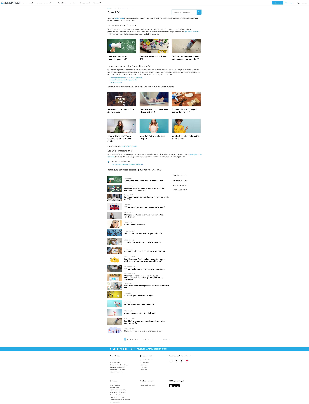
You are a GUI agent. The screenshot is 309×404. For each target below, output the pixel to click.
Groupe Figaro (143, 369)
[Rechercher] (199, 12)
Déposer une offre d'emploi (147, 385)
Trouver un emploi (28, 3)
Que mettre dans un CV (192, 32)
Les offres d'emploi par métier (118, 390)
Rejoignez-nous (144, 367)
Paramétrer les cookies (116, 372)
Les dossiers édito (115, 402)
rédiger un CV (119, 18)
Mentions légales (144, 362)
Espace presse (143, 365)
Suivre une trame (116, 82)
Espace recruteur (302, 3)
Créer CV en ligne (115, 385)
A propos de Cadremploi (146, 360)
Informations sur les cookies (117, 369)
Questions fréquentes (116, 362)
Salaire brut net (114, 387)
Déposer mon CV (85, 3)
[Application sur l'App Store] (174, 385)
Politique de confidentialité (117, 367)
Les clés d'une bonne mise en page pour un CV (126, 78)
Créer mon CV (97, 3)
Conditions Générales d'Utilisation (119, 365)
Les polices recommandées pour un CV (123, 80)
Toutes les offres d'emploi (117, 397)
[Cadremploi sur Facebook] (171, 361)
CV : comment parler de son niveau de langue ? (128, 164)
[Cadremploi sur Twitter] (176, 361)
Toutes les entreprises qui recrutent (120, 399)
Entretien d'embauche (180, 181)
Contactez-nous (114, 360)
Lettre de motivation (179, 185)
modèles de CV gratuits (129, 146)
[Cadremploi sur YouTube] (187, 361)
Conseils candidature (180, 190)
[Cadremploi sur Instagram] (181, 361)
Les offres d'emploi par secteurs (119, 395)
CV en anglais (192, 154)
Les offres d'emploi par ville (117, 392)
